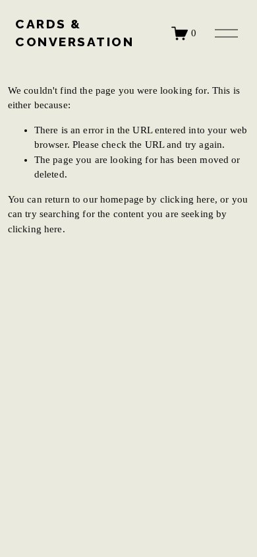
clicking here (187, 199)
